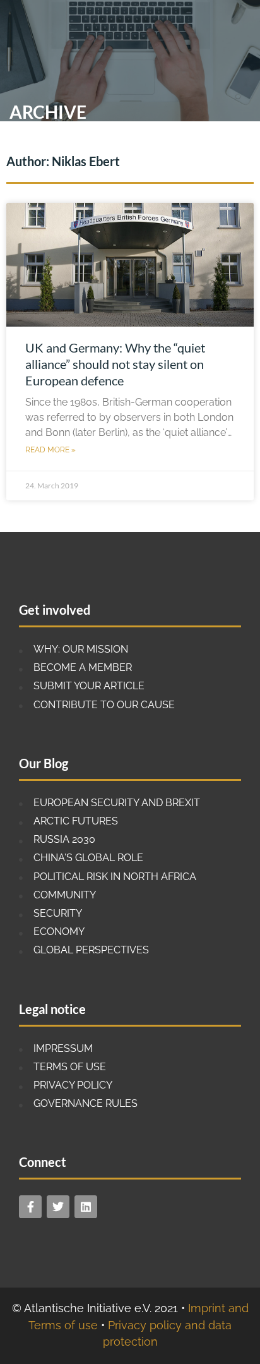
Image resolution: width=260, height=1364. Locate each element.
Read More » (50, 449)
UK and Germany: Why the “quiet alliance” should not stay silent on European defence (115, 364)
